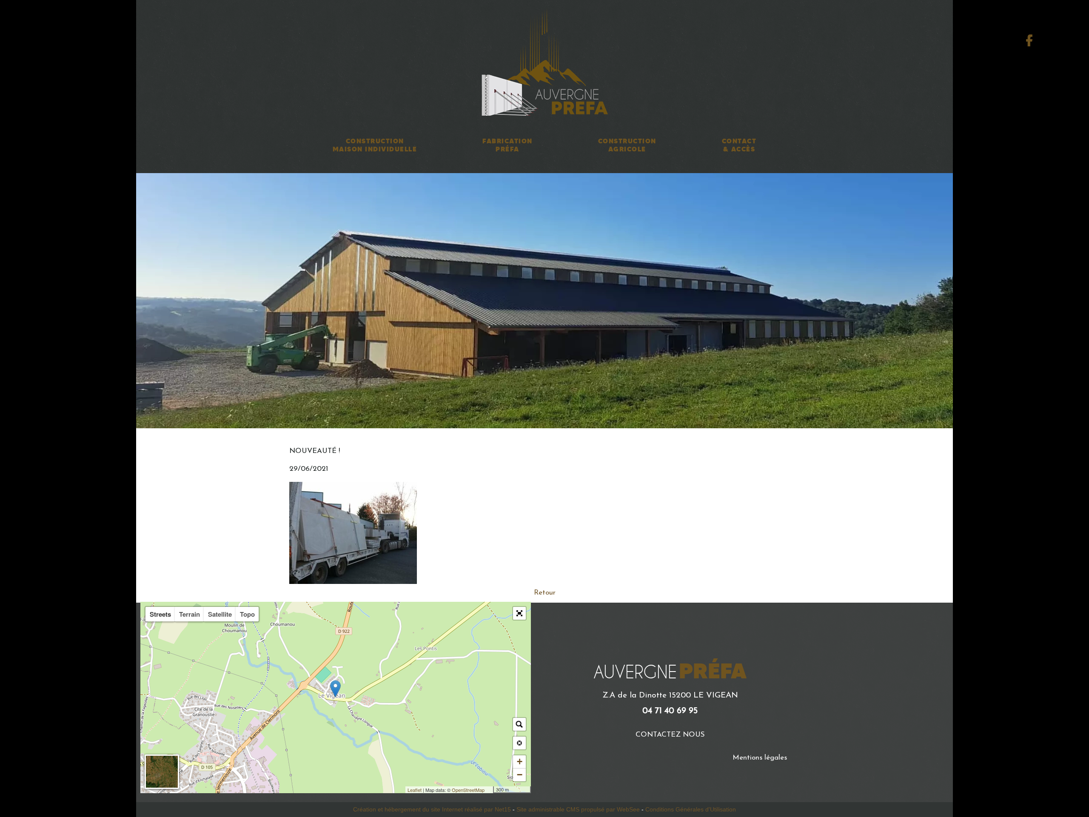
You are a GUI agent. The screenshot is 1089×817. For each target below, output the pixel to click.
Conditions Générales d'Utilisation (690, 809)
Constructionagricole (627, 145)
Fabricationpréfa (507, 145)
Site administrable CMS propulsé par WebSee (578, 809)
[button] (519, 613)
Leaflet (415, 789)
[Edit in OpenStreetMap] (490, 789)
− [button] (519, 774)
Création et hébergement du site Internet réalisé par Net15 (432, 809)
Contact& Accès (739, 145)
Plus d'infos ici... (454, 487)
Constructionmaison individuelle (375, 145)
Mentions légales (760, 757)
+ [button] (519, 761)
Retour (545, 592)
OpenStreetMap (468, 789)
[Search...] (519, 724)
